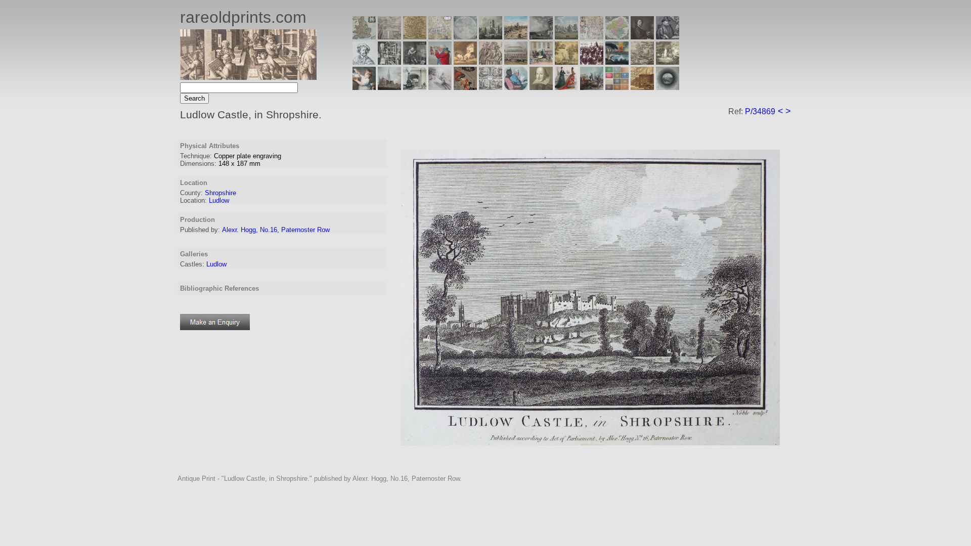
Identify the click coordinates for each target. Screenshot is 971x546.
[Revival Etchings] (440, 87)
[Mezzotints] (667, 62)
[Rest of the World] (465, 36)
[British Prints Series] (389, 36)
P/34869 (760, 111)
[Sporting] (515, 62)
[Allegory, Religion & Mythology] (490, 87)
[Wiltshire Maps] (591, 36)
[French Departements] (617, 36)
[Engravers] (364, 62)
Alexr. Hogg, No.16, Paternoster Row (276, 230)
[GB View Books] (617, 87)
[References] (642, 87)
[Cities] (515, 36)
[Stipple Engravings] (364, 87)
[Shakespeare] (541, 87)
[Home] (248, 77)
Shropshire (220, 193)
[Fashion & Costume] (566, 87)
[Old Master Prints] (642, 62)
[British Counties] (364, 36)
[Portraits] (490, 62)
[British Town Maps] (440, 36)
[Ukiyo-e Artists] (465, 87)
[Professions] (515, 87)
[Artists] (642, 36)
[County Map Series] (414, 36)
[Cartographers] (667, 36)
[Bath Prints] (541, 36)
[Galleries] (617, 62)
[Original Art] (566, 62)
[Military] (591, 87)
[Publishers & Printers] (389, 62)
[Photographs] (591, 62)
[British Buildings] (490, 36)
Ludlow (219, 200)
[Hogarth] (414, 62)
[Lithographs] (414, 87)
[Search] (667, 87)
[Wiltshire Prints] (566, 36)
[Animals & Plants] (465, 62)
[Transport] (541, 62)
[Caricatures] (440, 62)
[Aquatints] (389, 87)
